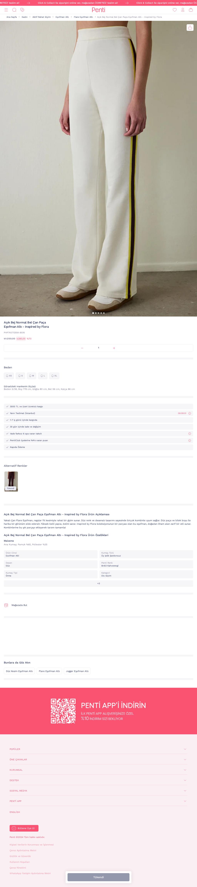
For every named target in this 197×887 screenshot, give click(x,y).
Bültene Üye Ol (26, 828)
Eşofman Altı (62, 17)
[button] (93, 313)
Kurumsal (16, 770)
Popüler (15, 749)
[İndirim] (22, 10)
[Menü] (6, 10)
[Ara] (14, 10)
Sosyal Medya (18, 790)
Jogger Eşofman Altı (77, 671)
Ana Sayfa (12, 17)
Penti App (15, 801)
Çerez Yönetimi (18, 867)
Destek (14, 780)
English (15, 812)
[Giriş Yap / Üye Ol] (182, 10)
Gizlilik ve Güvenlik (20, 856)
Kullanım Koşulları (20, 862)
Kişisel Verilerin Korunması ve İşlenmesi (32, 844)
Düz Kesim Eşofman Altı (19, 671)
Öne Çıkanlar (18, 759)
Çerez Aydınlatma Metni (23, 850)
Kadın (25, 17)
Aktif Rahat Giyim (42, 17)
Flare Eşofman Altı (83, 17)
